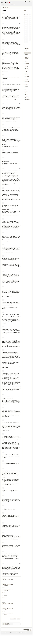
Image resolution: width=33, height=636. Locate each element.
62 (27, 20)
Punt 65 (3, 587)
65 (27, 22)
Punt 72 (3, 597)
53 (27, 14)
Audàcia (18, 618)
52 (24, 14)
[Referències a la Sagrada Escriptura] (19, 23)
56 (27, 16)
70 (24, 26)
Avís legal (6, 632)
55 (24, 16)
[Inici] (2, 7)
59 (27, 18)
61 (24, 20)
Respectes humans (13, 618)
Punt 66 (3, 592)
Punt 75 (3, 602)
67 (24, 24)
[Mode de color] (29, 1)
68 (27, 24)
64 (24, 22)
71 (27, 26)
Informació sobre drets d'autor (23, 632)
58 (24, 18)
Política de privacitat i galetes (13, 632)
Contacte (29, 632)
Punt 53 (3, 578)
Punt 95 (3, 611)
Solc (24, 45)
